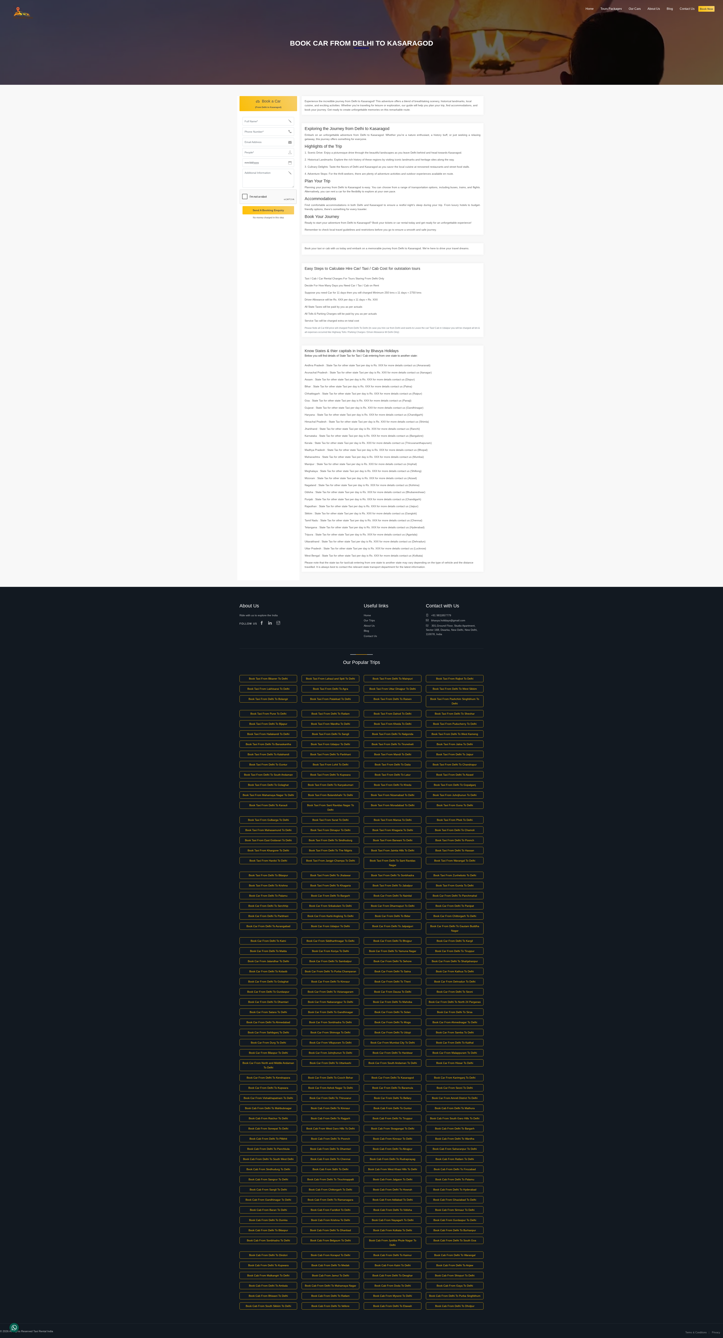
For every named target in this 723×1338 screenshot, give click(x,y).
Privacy (716, 1332)
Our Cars (635, 8)
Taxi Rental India (43, 1331)
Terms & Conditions (696, 1332)
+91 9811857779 (440, 615)
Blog (366, 630)
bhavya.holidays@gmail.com (447, 620)
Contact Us (370, 636)
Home (367, 615)
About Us (369, 625)
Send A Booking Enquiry (268, 210)
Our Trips (369, 620)
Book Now (706, 8)
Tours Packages (611, 8)
